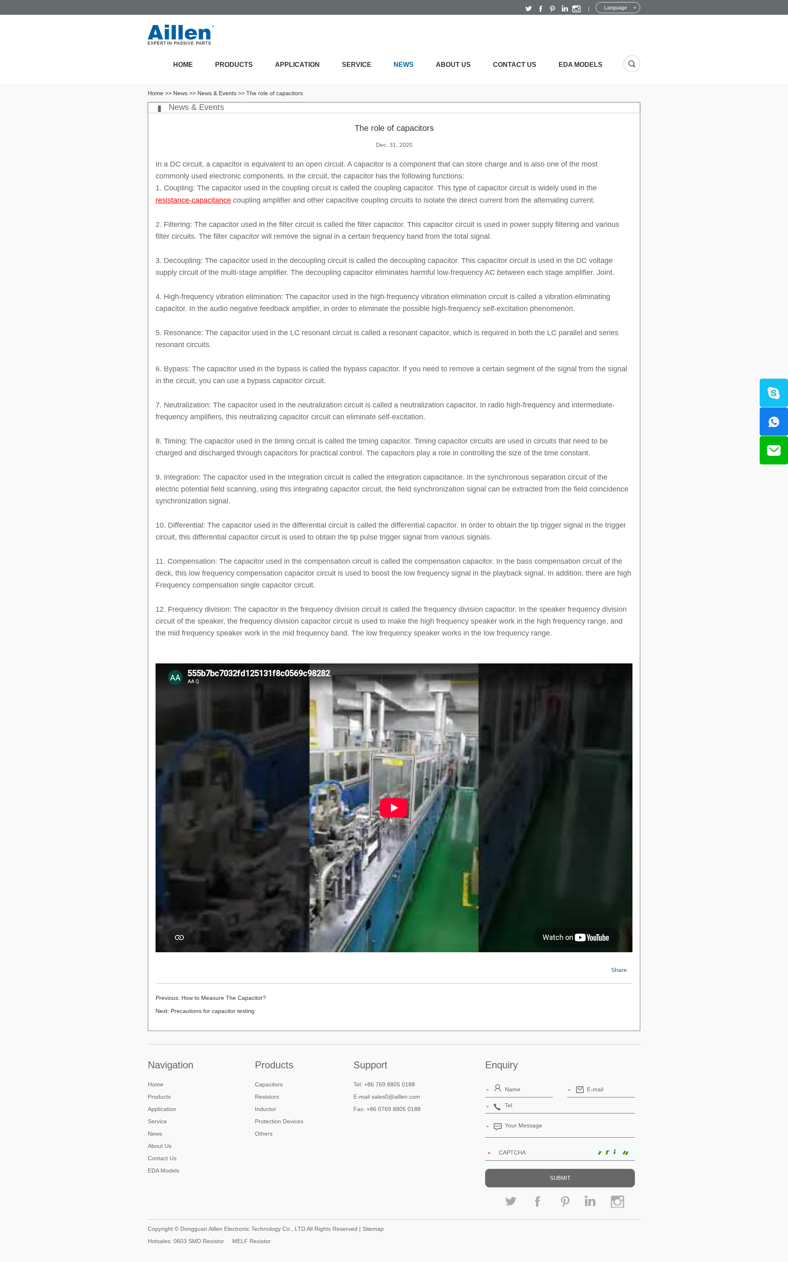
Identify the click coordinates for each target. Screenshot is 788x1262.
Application (297, 64)
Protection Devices (279, 1121)
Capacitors (269, 1084)
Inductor (265, 1109)
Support (370, 1064)
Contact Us (514, 64)
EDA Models (580, 64)
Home (183, 64)
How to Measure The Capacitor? (223, 998)
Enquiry (501, 1064)
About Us (453, 64)
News (404, 64)
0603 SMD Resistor (199, 1241)
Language (615, 8)
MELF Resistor (251, 1241)
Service (356, 64)
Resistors (267, 1096)
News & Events (216, 93)
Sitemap (373, 1228)
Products (234, 64)
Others (264, 1133)
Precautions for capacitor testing (212, 1011)
